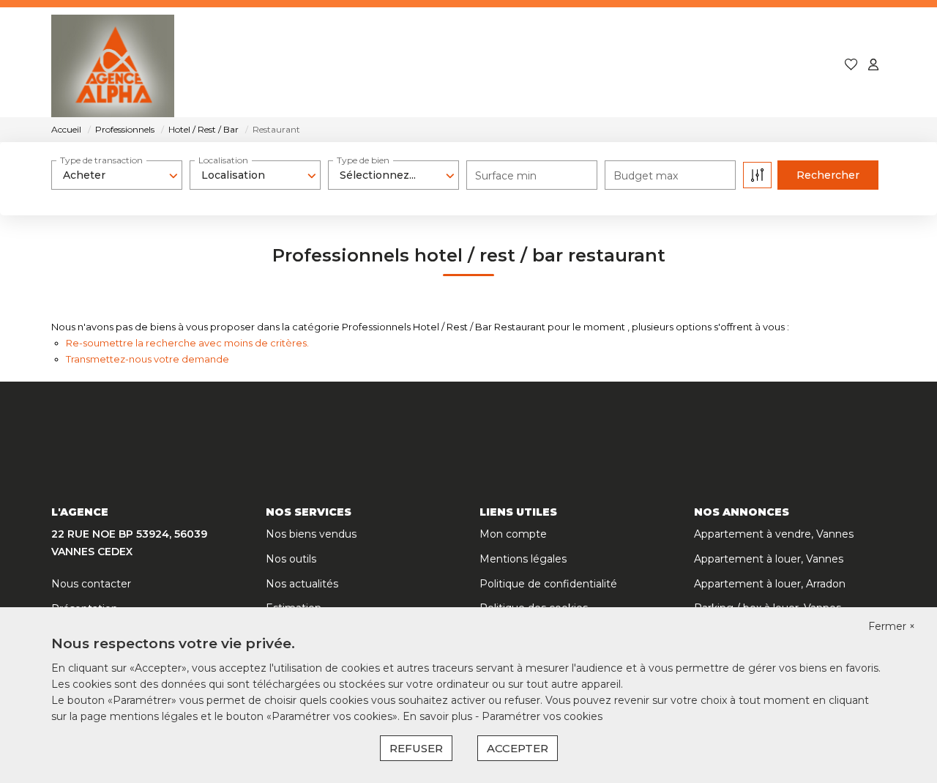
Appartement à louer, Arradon (769, 583)
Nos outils (291, 558)
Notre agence (666, 66)
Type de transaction (101, 160)
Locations (321, 66)
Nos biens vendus (311, 534)
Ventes (243, 66)
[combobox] (117, 175)
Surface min (506, 175)
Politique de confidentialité (548, 583)
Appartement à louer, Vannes (768, 558)
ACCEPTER (517, 748)
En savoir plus (439, 716)
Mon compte (513, 534)
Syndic (578, 66)
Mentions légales (523, 558)
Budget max (645, 175)
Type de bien (363, 160)
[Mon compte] (873, 65)
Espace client (776, 66)
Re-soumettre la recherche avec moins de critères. (187, 343)
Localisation (223, 160)
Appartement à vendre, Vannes (774, 534)
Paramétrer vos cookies (542, 716)
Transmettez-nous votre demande (147, 359)
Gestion (508, 66)
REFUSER (416, 748)
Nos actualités (302, 583)
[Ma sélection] (851, 65)
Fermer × (891, 626)
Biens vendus (418, 66)
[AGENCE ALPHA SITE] (112, 66)
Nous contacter (91, 583)
